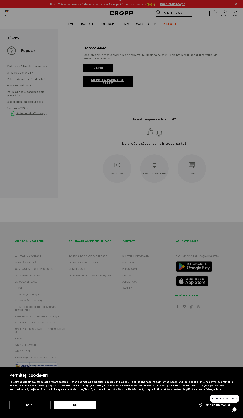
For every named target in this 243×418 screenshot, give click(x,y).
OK (75, 405)
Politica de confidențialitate (204, 389)
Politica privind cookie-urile (169, 389)
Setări (30, 405)
